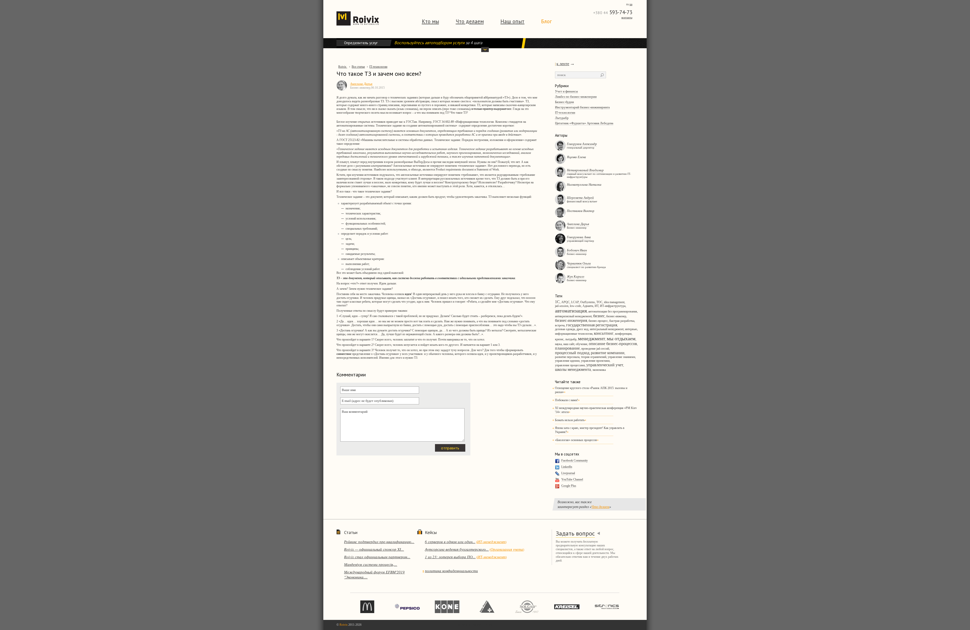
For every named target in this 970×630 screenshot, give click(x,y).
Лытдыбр (562, 118)
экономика (599, 370)
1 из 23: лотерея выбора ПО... (450, 556)
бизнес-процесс (598, 321)
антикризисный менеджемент (573, 316)
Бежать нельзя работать (570, 420)
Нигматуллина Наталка (584, 184)
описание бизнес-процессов (613, 344)
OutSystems (587, 302)
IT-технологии (565, 112)
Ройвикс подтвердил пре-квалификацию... (379, 541)
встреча (560, 325)
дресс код (582, 329)
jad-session (561, 306)
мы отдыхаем (621, 338)
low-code (575, 306)
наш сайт (568, 344)
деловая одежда (565, 329)
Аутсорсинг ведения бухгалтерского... (457, 549)
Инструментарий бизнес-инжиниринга (582, 107)
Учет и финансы (566, 91)
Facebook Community (574, 460)
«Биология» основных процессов (576, 440)
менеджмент (591, 338)
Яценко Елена (576, 157)
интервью (631, 329)
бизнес (599, 316)
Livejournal (568, 473)
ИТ (596, 306)
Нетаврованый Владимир (585, 170)
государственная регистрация (591, 325)
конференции (623, 333)
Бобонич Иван (577, 250)
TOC (599, 302)
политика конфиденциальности (451, 570)
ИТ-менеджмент (491, 541)
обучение (581, 344)
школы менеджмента (573, 369)
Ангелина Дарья (578, 224)
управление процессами (570, 365)
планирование (567, 348)
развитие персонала (567, 357)
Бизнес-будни (564, 102)
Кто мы (430, 21)
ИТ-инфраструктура (612, 306)
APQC (565, 302)
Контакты (626, 17)
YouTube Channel (572, 479)
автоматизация (571, 310)
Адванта (588, 306)
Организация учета (507, 549)
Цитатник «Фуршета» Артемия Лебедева (584, 123)
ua (630, 4)
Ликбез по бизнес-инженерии (576, 97)
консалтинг (604, 333)
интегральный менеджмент (606, 329)
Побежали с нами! (566, 400)
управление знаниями (621, 357)
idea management (614, 302)
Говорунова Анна (579, 237)
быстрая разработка (621, 321)
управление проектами (595, 360)
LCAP (575, 302)
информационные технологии (573, 333)
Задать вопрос (575, 533)
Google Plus (568, 486)
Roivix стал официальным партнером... (377, 556)
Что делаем (470, 21)
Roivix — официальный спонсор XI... (374, 549)
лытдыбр (570, 339)
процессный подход (572, 353)
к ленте (562, 64)
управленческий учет (604, 365)
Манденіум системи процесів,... (370, 564)
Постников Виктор (580, 210)
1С (557, 302)
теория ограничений (593, 357)
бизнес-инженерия (571, 320)
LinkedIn (566, 467)
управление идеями (567, 360)
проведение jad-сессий (595, 348)
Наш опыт (512, 21)
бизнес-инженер (616, 316)
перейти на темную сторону (474, 624)
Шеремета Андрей (580, 197)
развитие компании (607, 353)
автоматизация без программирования (612, 311)
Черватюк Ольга (579, 263)
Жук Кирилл (575, 276)
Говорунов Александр (582, 143)
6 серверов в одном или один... (450, 541)
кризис (559, 339)
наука (558, 344)
